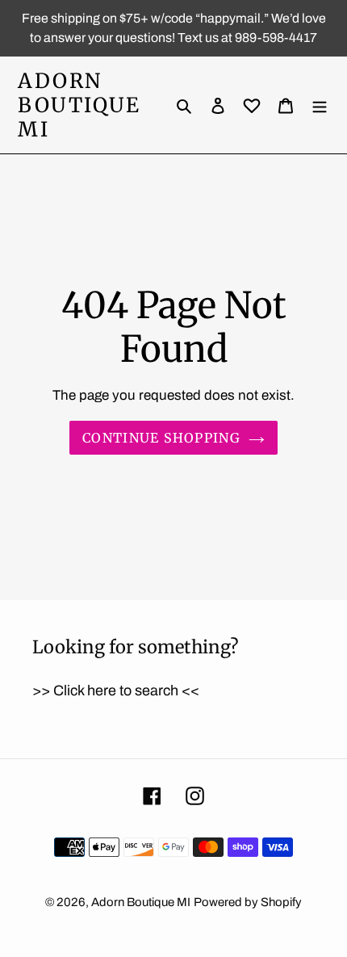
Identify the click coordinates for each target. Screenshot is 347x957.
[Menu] (320, 105)
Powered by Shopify (248, 902)
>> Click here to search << (115, 690)
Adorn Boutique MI (79, 105)
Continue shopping (161, 438)
